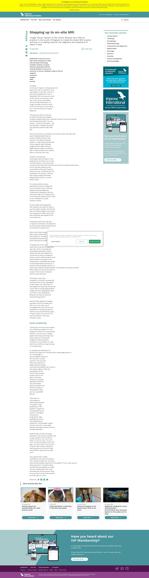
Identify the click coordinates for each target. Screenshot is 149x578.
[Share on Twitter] (23, 46)
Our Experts (57, 20)
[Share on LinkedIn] (23, 52)
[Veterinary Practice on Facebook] (122, 568)
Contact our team (32, 570)
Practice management (114, 58)
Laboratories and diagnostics (48, 53)
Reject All (81, 241)
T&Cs (56, 570)
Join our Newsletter (105, 14)
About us (22, 570)
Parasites (110, 56)
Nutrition (110, 53)
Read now (31, 517)
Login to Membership (121, 14)
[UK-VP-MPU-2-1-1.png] (116, 77)
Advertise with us (43, 570)
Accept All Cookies (95, 241)
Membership (24, 20)
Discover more (111, 160)
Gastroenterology (113, 43)
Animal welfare (112, 36)
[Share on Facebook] (23, 49)
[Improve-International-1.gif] (116, 99)
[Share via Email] (23, 55)
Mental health (111, 48)
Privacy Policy (62, 570)
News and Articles (45, 20)
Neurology (110, 51)
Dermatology (111, 41)
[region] (75, 238)
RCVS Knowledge (113, 61)
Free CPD (34, 20)
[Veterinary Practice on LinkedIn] (127, 568)
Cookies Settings (55, 241)
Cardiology (110, 38)
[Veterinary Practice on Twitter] (117, 568)
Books (51, 570)
